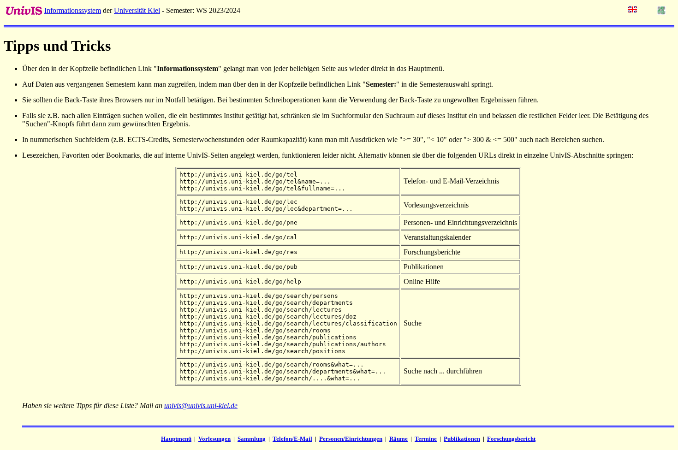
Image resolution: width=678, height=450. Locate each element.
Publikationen (462, 438)
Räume (398, 438)
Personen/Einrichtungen (350, 438)
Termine (426, 438)
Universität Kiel (137, 10)
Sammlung (252, 438)
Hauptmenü (176, 438)
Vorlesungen (214, 438)
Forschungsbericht (511, 438)
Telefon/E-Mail (292, 438)
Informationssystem (72, 10)
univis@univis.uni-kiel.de (201, 405)
